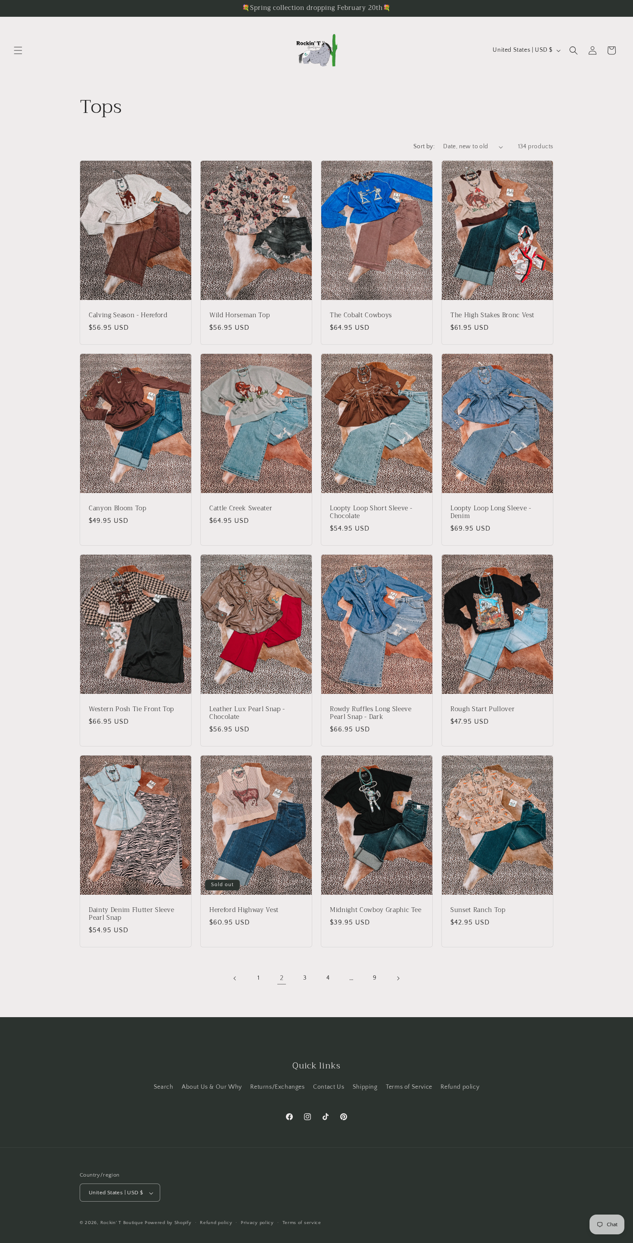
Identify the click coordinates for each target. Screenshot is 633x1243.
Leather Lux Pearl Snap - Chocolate (247, 713)
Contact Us (328, 1087)
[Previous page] (235, 978)
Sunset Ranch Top (478, 910)
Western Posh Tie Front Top (131, 709)
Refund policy (460, 1087)
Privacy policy (257, 1222)
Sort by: (423, 146)
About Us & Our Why (212, 1087)
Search (164, 1087)
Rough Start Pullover (482, 709)
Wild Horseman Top (239, 315)
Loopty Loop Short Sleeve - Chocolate (371, 512)
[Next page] (397, 978)
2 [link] (282, 978)
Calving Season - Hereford (128, 315)
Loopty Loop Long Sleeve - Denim (490, 512)
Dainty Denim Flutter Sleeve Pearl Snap (131, 913)
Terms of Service (409, 1087)
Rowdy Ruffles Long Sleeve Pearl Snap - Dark (371, 713)
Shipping (365, 1087)
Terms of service (301, 1222)
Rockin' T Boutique (121, 1223)
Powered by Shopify (168, 1223)
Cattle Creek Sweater (240, 508)
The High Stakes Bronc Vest (492, 315)
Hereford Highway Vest (244, 910)
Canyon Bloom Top (117, 508)
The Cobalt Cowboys (361, 315)
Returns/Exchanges (277, 1087)
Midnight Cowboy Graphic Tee (376, 910)
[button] (18, 50)
